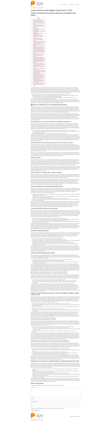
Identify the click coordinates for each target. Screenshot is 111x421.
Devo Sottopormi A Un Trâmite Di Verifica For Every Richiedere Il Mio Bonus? (39, 22)
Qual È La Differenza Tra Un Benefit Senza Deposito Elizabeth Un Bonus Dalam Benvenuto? (39, 71)
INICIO (61, 4)
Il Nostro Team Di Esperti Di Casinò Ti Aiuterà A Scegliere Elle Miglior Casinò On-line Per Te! (39, 42)
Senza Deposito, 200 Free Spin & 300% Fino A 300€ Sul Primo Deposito (38, 55)
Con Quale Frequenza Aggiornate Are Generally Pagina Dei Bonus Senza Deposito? (38, 80)
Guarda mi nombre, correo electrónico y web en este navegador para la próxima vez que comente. (48, 408)
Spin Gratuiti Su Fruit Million (37, 57)
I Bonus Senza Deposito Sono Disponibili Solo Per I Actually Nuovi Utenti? (39, 66)
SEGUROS (64, 4)
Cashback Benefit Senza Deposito (38, 59)
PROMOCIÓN (77, 4)
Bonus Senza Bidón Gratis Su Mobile (39, 58)
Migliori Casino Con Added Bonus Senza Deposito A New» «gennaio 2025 (38, 51)
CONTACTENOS (71, 4)
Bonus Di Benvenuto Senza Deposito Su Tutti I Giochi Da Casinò (38, 39)
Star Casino (35, 62)
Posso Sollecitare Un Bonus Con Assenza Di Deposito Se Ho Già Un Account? (39, 26)
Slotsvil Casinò (35, 28)
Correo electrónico (34, 401)
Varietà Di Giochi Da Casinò (37, 35)
